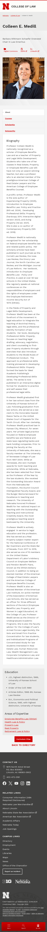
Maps (5, 857)
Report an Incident (12, 871)
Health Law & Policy (15, 722)
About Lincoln (10, 808)
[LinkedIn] (28, 783)
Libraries (7, 853)
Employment (9, 845)
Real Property (12, 728)
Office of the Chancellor (15, 865)
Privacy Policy (26, 913)
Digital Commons (11, 51)
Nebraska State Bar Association (19, 812)
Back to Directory (23, 745)
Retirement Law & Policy (17, 731)
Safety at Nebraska (37, 913)
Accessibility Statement (29, 909)
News (5, 861)
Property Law (11, 725)
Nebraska (6, 15)
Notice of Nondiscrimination (12, 913)
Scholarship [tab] (10, 125)
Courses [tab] (8, 118)
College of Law (23, 6)
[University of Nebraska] (23, 881)
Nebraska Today (11, 825)
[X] (10, 783)
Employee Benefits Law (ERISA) (21, 719)
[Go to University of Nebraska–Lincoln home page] (6, 6)
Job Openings (9, 829)
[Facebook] (4, 783)
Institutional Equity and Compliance (14, 911)
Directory (7, 841)
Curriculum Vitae (23, 739)
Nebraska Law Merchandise (17, 804)
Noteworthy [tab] (10, 131)
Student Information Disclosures (13, 915)
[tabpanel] (23, 399)
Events (6, 849)
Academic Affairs (11, 821)
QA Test (18, 909)
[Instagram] (22, 783)
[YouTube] (16, 783)
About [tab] (7, 112)
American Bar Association (16, 816)
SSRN (23, 51)
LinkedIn (33, 51)
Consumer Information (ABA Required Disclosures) (17, 798)
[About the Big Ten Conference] (7, 881)
